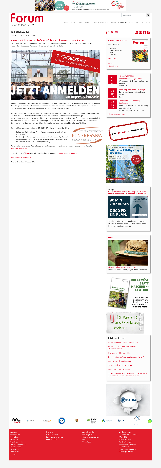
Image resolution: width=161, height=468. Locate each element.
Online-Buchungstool (18, 444)
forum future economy (127, 449)
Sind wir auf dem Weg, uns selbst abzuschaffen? (126, 357)
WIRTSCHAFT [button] (69, 22)
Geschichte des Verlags (90, 437)
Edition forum (124, 447)
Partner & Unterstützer (54, 437)
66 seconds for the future (128, 434)
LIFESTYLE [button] (113, 22)
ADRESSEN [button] (133, 22)
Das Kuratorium (52, 434)
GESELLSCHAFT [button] (82, 22)
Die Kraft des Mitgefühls (127, 444)
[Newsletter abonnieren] (116, 32)
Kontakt (13, 454)
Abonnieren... (113, 66)
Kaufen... (111, 63)
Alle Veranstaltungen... (116, 114)
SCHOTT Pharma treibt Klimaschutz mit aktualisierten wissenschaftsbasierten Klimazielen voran (128, 374)
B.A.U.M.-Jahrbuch (125, 439)
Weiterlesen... (113, 58)
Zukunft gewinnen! (126, 452)
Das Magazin (87, 434)
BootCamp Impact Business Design (132, 89)
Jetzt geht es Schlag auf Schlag (119, 353)
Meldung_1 (60, 153)
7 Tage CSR (123, 437)
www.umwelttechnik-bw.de (21, 157)
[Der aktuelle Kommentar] (128, 131)
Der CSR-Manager (125, 442)
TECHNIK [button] (94, 22)
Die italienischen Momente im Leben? (122, 267)
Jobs (84, 439)
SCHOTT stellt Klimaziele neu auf (120, 365)
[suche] (148, 15)
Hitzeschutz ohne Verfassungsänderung (123, 342)
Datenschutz (14, 449)
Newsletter (14, 439)
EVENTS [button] (123, 22)
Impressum (14, 452)
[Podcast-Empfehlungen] (111, 32)
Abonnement (15, 434)
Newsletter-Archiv (16, 442)
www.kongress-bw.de (19, 148)
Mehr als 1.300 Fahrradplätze (119, 369)
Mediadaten (14, 437)
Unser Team (86, 442)
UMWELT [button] (103, 22)
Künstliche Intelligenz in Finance (120, 361)
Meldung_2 (73, 153)
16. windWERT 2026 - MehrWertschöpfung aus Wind (130, 77)
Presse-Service (15, 447)
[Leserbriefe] (107, 32)
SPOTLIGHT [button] (144, 22)
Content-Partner (52, 439)
